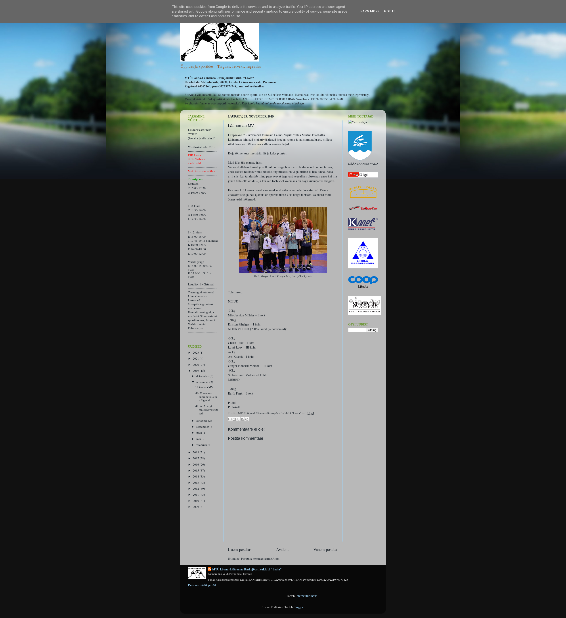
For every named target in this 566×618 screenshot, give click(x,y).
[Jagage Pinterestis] (247, 419)
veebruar (202, 445)
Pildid (231, 402)
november (202, 382)
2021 (196, 358)
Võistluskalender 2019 (201, 147)
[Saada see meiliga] (230, 419)
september (203, 427)
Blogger (298, 607)
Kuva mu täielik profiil (202, 585)
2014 (196, 476)
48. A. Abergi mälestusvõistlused (206, 409)
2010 (196, 501)
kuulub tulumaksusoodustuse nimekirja (280, 103)
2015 (196, 470)
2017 (196, 458)
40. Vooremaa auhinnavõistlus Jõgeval (206, 396)
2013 (196, 483)
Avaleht (282, 549)
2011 (196, 495)
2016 (196, 464)
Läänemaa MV (204, 387)
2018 (196, 452)
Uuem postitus (239, 549)
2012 (196, 489)
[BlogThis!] (234, 419)
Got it (389, 11)
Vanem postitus (325, 549)
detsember (203, 376)
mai (199, 439)
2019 (196, 371)
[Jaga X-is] (238, 419)
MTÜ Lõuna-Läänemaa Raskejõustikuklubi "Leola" (247, 569)
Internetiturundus (306, 596)
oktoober (202, 421)
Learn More (369, 11)
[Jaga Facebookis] (242, 419)
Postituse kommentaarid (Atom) (261, 558)
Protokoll (234, 407)
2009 (196, 507)
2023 (196, 352)
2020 (196, 365)
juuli (199, 433)
